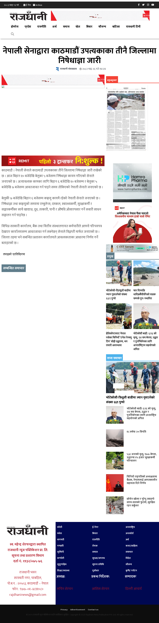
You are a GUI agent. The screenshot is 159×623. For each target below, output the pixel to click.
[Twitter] (143, 4)
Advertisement (77, 609)
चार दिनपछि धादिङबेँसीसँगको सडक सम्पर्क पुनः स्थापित (144, 294)
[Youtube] (152, 4)
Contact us (93, 609)
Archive (39, 5)
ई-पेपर (28, 5)
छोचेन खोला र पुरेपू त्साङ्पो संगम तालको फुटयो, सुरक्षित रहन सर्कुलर (141, 502)
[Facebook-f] (138, 4)
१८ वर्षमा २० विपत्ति (136, 431)
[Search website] (12, 34)
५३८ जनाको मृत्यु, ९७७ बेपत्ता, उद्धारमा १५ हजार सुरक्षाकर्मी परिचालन (142, 457)
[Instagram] (148, 4)
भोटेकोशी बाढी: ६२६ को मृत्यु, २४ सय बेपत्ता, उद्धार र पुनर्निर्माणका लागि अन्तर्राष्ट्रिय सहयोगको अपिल (145, 341)
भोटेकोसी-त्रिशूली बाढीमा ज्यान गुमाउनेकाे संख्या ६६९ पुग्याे (118, 294)
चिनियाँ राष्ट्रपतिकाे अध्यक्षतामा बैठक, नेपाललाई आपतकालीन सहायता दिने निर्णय (142, 479)
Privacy (64, 609)
